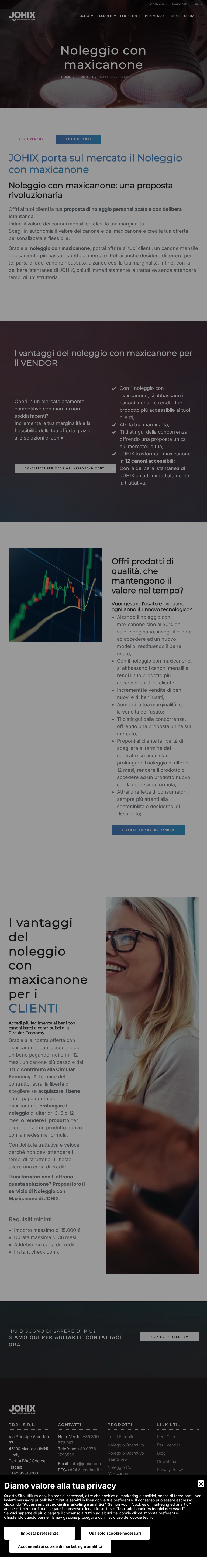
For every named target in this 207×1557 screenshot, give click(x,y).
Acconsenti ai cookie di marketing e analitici (60, 1546)
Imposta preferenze (39, 1533)
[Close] (201, 1483)
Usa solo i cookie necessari (115, 1533)
